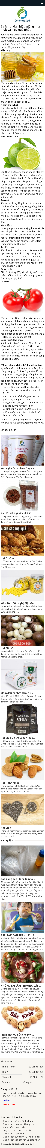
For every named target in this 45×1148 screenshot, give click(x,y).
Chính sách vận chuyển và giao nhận (21, 1139)
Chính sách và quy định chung (18, 1120)
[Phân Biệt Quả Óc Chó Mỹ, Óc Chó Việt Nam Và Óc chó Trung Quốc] (22, 1018)
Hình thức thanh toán (14, 1127)
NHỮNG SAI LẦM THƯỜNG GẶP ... (21, 985)
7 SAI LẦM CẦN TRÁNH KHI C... (18, 935)
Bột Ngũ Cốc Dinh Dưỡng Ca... (18, 468)
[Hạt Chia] (22, 809)
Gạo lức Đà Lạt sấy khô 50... (17, 513)
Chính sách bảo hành (13, 1133)
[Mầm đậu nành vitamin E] (22, 674)
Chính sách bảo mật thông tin (18, 1124)
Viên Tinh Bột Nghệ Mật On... (18, 603)
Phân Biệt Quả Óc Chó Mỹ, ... (17, 1034)
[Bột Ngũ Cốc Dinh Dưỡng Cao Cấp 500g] (22, 450)
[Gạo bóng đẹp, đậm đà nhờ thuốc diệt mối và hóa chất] (22, 860)
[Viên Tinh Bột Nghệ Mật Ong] (22, 584)
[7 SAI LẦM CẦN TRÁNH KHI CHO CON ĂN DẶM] (22, 916)
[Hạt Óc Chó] (22, 539)
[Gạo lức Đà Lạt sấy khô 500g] (22, 495)
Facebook (7, 1082)
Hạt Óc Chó (7, 558)
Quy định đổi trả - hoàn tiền (17, 1130)
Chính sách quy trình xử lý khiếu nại (21, 1136)
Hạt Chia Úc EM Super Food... (18, 738)
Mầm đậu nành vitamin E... (17, 693)
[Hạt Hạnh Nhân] (22, 764)
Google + (28, 1082)
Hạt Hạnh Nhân (10, 782)
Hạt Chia (6, 827)
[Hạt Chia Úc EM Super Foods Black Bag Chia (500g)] (22, 719)
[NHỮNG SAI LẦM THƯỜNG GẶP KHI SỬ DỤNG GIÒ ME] (22, 967)
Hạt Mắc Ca (7, 648)
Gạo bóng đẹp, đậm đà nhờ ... (18, 879)
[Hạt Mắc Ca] (22, 629)
